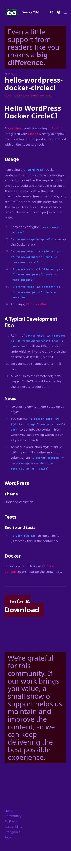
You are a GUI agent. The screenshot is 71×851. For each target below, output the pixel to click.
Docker (56, 128)
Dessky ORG (31, 12)
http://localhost (37, 304)
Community (13, 816)
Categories (12, 832)
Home (9, 810)
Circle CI (34, 134)
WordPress (15, 128)
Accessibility (13, 826)
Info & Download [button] (22, 605)
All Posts (10, 74)
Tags (8, 837)
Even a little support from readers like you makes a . (33, 47)
